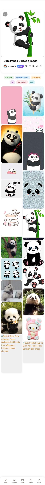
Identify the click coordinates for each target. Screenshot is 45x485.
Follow (20, 66)
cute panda (8, 77)
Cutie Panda (36, 77)
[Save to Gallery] (19, 93)
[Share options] (19, 89)
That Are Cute (22, 82)
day (12, 82)
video (32, 82)
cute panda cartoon (22, 77)
